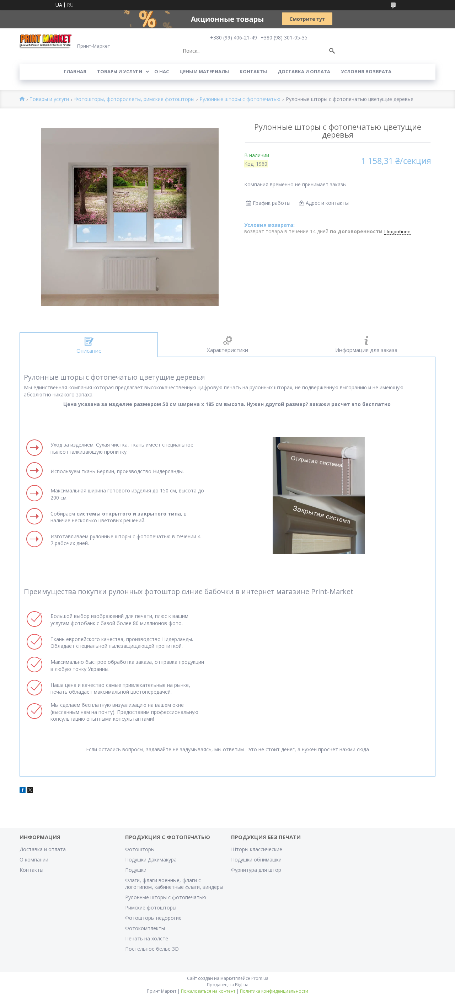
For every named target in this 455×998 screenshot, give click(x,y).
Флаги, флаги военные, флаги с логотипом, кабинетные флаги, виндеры (174, 883)
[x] (30, 791)
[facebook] (23, 791)
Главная (75, 71)
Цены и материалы (204, 71)
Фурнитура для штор (256, 869)
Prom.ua (259, 978)
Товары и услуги (119, 71)
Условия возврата (366, 71)
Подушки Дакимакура (151, 859)
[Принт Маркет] (46, 41)
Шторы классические (256, 849)
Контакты (253, 71)
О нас (161, 71)
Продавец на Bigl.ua (227, 985)
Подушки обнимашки (256, 859)
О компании (34, 859)
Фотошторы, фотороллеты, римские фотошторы (134, 99)
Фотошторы (140, 849)
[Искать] (332, 51)
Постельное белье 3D (152, 948)
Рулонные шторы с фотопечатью (239, 99)
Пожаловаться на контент (208, 991)
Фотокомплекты (145, 928)
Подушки (135, 869)
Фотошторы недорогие (153, 917)
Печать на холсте (146, 938)
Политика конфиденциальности (274, 991)
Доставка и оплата (304, 71)
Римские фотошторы (150, 907)
